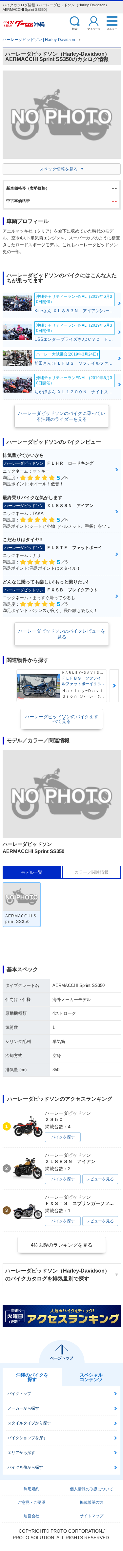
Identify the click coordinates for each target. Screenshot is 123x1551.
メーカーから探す (23, 1408)
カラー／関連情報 (91, 872)
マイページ (93, 28)
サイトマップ (91, 1516)
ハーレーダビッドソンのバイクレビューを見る (61, 634)
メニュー (112, 28)
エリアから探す (21, 1452)
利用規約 (31, 1489)
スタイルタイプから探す (29, 1423)
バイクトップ (19, 1393)
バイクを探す (63, 1137)
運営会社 (31, 1516)
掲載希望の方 (91, 1502)
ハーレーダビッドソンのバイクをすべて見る (61, 719)
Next (114, 686)
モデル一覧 (31, 872)
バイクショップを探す (27, 1438)
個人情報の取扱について (91, 1489)
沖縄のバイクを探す (32, 1377)
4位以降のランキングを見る (61, 1245)
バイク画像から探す (25, 1467)
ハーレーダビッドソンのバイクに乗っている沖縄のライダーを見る (61, 416)
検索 (74, 28)
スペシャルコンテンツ (91, 1377)
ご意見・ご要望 (31, 1502)
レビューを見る (100, 1179)
